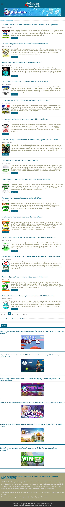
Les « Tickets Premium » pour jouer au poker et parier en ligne (25, 81)
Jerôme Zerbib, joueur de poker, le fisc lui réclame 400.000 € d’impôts (28, 295)
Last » (25, 314)
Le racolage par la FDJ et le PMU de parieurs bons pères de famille (26, 100)
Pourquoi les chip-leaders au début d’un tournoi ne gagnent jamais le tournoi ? (30, 139)
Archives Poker (7, 27)
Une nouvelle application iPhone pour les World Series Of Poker (25, 119)
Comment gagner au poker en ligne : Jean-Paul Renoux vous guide (26, 179)
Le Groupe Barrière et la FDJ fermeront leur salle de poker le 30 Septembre (30, 24)
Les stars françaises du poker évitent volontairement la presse (25, 43)
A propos (16, 503)
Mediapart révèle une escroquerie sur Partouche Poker (22, 217)
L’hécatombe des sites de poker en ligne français (20, 160)
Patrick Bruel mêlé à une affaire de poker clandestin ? (21, 62)
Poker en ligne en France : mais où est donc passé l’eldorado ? (24, 277)
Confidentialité (25, 503)
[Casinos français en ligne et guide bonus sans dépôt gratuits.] (32, 4)
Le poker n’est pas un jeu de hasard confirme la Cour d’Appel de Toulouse (28, 237)
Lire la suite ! (14, 37)
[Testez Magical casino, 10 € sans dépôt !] (32, 12)
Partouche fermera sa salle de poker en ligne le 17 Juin (22, 198)
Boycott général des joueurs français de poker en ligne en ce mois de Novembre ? (31, 256)
